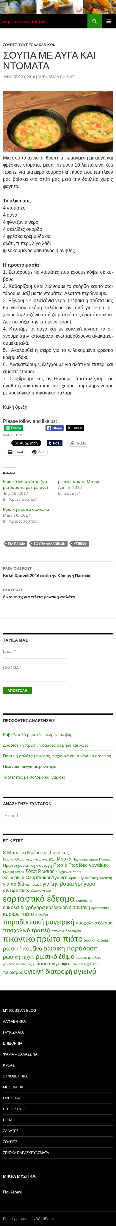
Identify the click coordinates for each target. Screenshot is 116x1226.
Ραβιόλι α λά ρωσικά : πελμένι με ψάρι (38, 734)
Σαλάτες (10, 1131)
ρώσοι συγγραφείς (52, 963)
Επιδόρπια (12, 1043)
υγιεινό (80, 543)
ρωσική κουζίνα (22, 948)
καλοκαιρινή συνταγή (68, 907)
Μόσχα (64, 858)
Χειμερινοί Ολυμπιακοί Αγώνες (35, 877)
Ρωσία (60, 865)
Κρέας (9, 1065)
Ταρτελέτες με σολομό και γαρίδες (34, 777)
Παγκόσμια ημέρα (85, 859)
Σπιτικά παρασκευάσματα (26, 1153)
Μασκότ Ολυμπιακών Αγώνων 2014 (29, 859)
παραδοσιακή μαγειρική (38, 922)
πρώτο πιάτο (59, 938)
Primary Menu (109, 21)
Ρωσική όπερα (13, 872)
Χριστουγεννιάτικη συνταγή (90, 878)
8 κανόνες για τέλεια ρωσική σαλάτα (39, 593)
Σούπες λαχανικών (37, 45)
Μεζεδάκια (13, 1087)
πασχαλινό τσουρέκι (66, 931)
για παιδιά (16, 543)
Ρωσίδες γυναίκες (88, 865)
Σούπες (10, 45)
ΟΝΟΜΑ (12, 667)
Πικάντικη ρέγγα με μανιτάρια (30, 766)
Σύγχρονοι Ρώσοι (68, 872)
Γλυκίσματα (13, 1032)
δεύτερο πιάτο (16, 890)
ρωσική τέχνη (19, 957)
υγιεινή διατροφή (48, 971)
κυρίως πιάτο (18, 914)
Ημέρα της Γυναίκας (48, 852)
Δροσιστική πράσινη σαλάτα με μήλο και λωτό (46, 745)
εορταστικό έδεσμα (39, 898)
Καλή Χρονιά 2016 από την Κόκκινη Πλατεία (47, 572)
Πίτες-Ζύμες (14, 1109)
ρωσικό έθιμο (55, 956)
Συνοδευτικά (15, 1076)
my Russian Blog (19, 1010)
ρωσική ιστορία (96, 940)
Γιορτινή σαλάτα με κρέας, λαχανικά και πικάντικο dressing (57, 755)
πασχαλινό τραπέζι (26, 930)
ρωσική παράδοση (70, 948)
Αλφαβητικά (14, 1021)
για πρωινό (33, 884)
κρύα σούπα (100, 908)
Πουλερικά (12, 1192)
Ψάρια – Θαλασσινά (20, 1054)
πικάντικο (19, 939)
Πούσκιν (105, 859)
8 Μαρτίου (14, 853)
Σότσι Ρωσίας (39, 871)
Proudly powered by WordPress (28, 1219)
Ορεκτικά (12, 1098)
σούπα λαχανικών (49, 543)
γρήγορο (85, 884)
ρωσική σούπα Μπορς (79, 481)
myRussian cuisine (56, 77)
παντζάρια (42, 914)
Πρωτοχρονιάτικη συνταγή (27, 865)
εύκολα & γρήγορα (24, 907)
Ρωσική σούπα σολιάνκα (26, 509)
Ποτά (7, 1120)
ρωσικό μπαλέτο (88, 958)
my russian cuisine (24, 21)
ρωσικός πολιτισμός (17, 964)
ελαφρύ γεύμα (41, 890)
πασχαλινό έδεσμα (94, 923)
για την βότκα (58, 884)
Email (9, 651)
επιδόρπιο (84, 900)
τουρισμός (13, 972)
